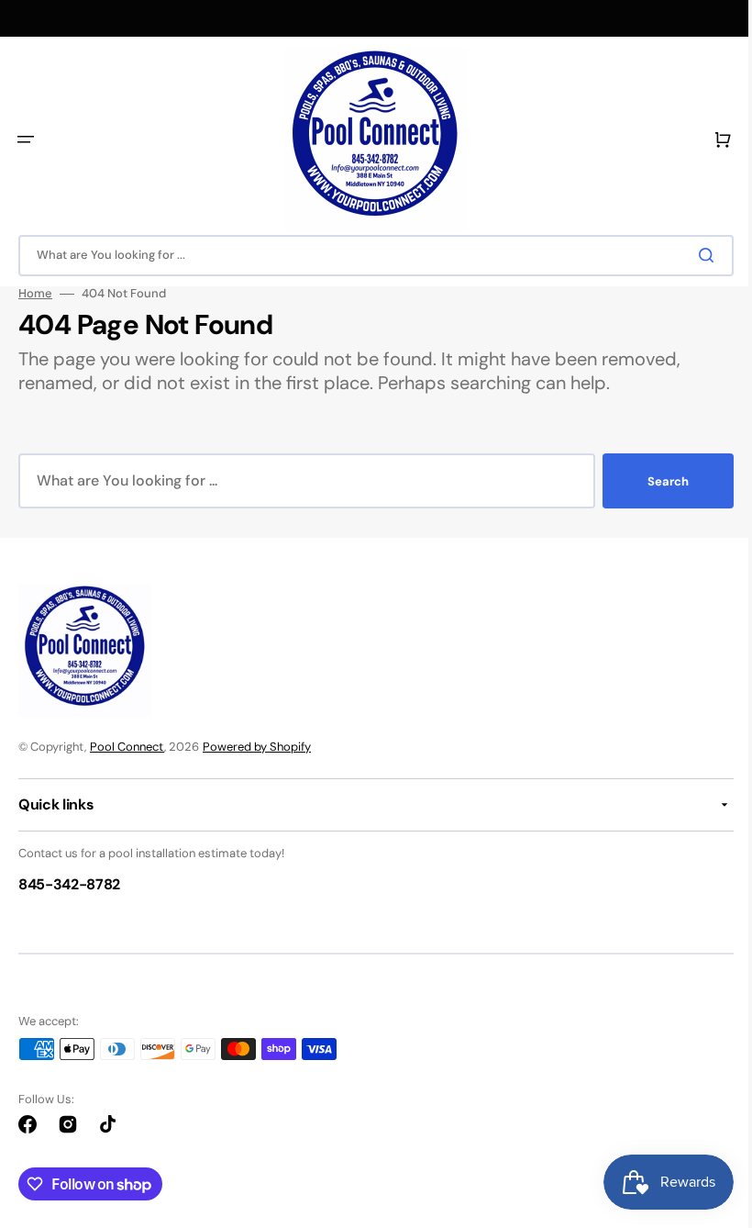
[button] (26, 139)
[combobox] (369, 255)
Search (654, 481)
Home (35, 293)
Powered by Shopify (257, 746)
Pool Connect (127, 746)
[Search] (696, 255)
